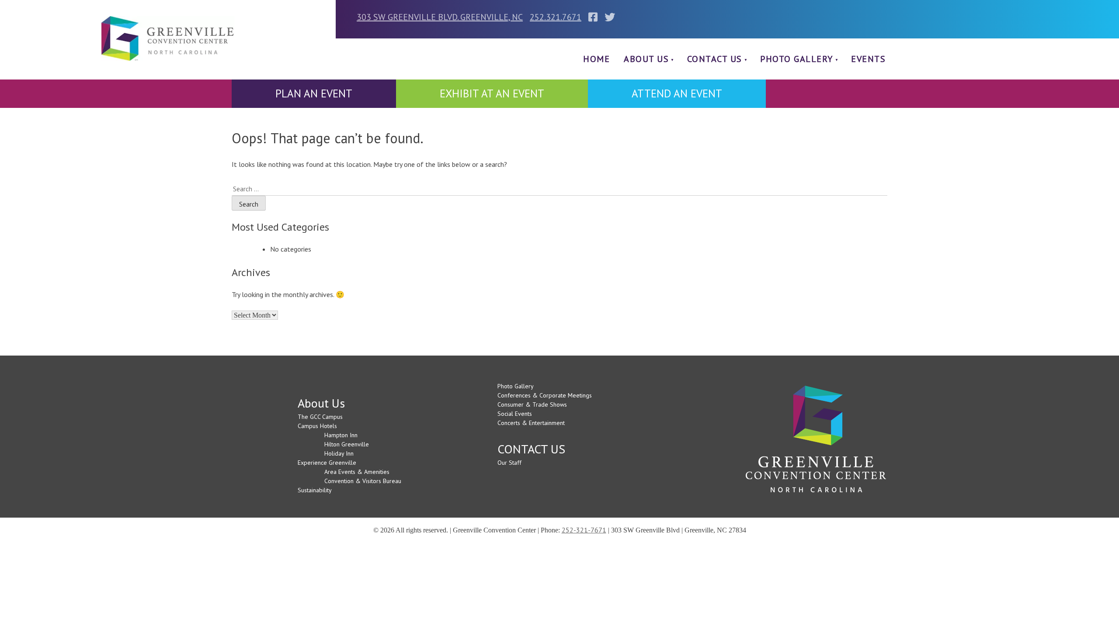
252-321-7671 (584, 529)
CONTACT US (714, 59)
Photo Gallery (796, 59)
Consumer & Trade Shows (532, 404)
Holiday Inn (339, 453)
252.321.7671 (555, 17)
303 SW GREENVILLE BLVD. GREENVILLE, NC (440, 17)
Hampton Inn (341, 435)
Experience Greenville (327, 463)
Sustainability (315, 490)
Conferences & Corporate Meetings (544, 395)
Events (868, 59)
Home (596, 59)
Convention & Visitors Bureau (362, 481)
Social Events (514, 414)
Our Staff (509, 463)
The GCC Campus (320, 417)
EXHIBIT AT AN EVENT (492, 93)
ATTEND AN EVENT (677, 93)
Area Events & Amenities (356, 472)
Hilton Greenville (346, 444)
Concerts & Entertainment (531, 423)
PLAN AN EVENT (313, 93)
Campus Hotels (317, 426)
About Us (646, 59)
